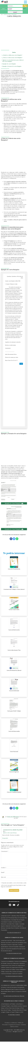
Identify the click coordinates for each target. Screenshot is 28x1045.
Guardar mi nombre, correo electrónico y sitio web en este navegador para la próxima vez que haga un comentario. (13, 884)
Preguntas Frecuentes (14, 1024)
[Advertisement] (14, 32)
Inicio (2, 14)
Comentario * (4, 851)
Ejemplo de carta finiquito (9, 64)
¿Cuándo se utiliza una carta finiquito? (12, 55)
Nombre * (3, 867)
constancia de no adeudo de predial (12, 829)
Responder (5, 838)
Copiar (21, 363)
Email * (3, 872)
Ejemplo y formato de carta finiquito (11, 66)
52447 (24, 8)
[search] (25, 6)
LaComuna (8, 1031)
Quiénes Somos (14, 1026)
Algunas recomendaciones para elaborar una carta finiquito (13, 60)
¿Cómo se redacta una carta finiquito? (12, 57)
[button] (25, 2)
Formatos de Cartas (7, 14)
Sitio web (3, 877)
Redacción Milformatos (13, 816)
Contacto (23, 1024)
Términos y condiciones (11, 1022)
